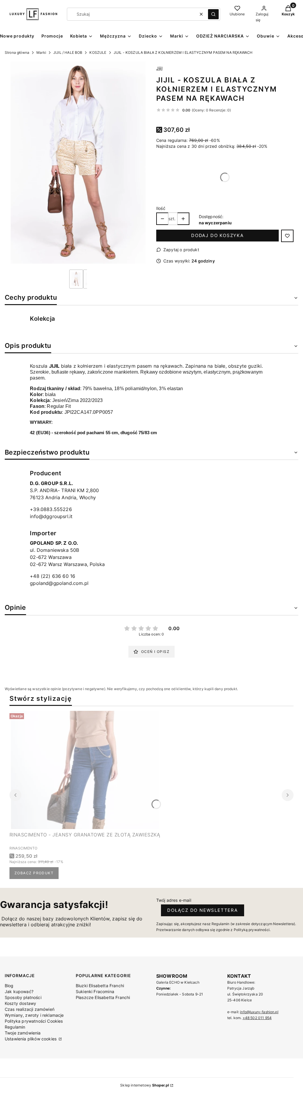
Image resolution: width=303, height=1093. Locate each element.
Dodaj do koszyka (217, 235)
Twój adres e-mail (173, 900)
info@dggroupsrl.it (51, 516)
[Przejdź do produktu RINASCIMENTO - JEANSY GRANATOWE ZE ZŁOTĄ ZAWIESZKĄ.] (85, 770)
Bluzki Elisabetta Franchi (100, 985)
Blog (9, 985)
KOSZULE (97, 52)
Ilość (160, 208)
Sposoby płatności (23, 997)
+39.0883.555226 (51, 509)
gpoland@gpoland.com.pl (59, 583)
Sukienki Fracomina (95, 991)
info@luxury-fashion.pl (259, 1012)
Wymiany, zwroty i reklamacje (34, 1015)
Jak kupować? (19, 991)
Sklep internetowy (144, 1085)
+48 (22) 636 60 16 (52, 576)
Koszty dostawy (20, 1003)
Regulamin (15, 1026)
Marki (41, 52)
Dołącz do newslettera (202, 910)
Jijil (159, 68)
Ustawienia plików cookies (31, 1038)
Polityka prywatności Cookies (34, 1021)
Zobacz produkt (34, 873)
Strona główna (17, 52)
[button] (213, 14)
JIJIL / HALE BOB (68, 52)
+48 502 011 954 (257, 1018)
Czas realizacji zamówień (29, 1009)
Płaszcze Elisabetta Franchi (103, 997)
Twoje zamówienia (23, 1032)
